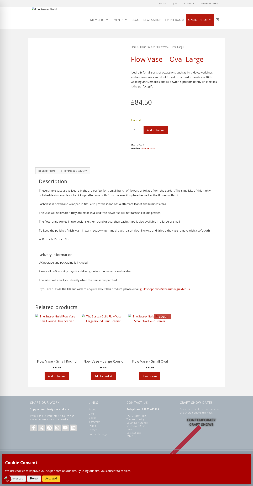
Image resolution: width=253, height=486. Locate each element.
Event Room (174, 20)
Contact (189, 3)
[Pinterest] (49, 428)
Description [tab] (46, 171)
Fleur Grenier (147, 47)
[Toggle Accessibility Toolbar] (7, 478)
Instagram (95, 422)
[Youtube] (65, 428)
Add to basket (156, 130)
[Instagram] (57, 428)
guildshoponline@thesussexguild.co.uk (165, 289)
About (162, 3)
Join (175, 3)
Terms (92, 425)
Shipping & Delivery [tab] (74, 171)
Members (97, 20)
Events (118, 20)
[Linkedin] (73, 428)
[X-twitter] (41, 428)
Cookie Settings (98, 434)
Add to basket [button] (57, 376)
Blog (135, 20)
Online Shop (198, 20)
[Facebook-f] (33, 428)
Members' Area (209, 3)
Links (92, 413)
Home (134, 47)
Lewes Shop (152, 20)
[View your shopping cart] (217, 20)
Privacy (93, 430)
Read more (150, 376)
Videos (93, 417)
